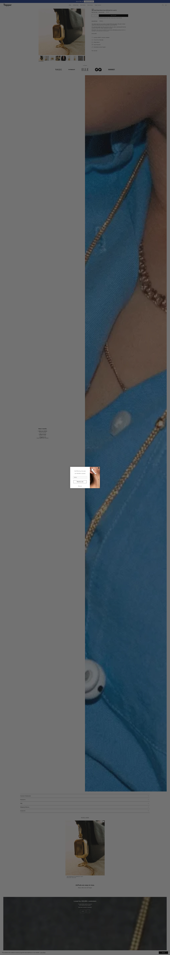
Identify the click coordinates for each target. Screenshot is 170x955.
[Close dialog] (98, 468)
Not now (80, 486)
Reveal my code (80, 481)
